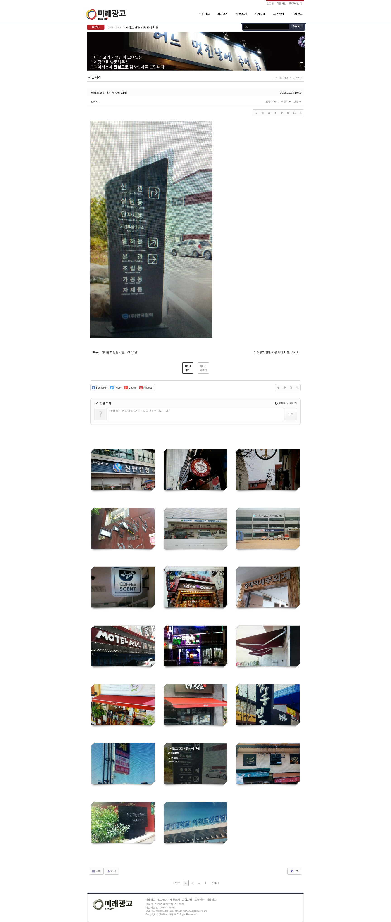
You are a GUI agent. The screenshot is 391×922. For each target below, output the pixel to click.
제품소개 (241, 13)
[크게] (263, 113)
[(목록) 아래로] (282, 113)
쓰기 (295, 871)
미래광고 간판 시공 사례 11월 (141, 27)
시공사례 (260, 13)
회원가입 (281, 3)
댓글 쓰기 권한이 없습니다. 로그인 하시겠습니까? (140, 410)
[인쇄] (294, 113)
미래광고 (204, 13)
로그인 (270, 3)
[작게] (269, 113)
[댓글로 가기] (288, 113)
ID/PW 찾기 (295, 3)
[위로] (275, 113)
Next (215, 882)
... (199, 882)
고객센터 (278, 13)
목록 (97, 871)
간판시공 (298, 77)
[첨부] (301, 113)
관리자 (94, 101)
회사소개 (222, 13)
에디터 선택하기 (287, 403)
